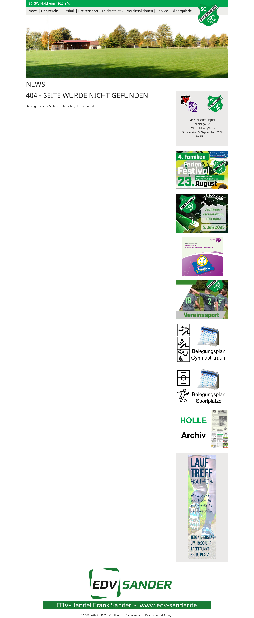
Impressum (133, 615)
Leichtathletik (112, 10)
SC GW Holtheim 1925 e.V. (49, 3)
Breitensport (88, 10)
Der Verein (49, 10)
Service (162, 10)
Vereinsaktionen (140, 10)
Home (117, 615)
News (33, 10)
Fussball (68, 10)
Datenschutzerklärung (158, 615)
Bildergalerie (182, 10)
